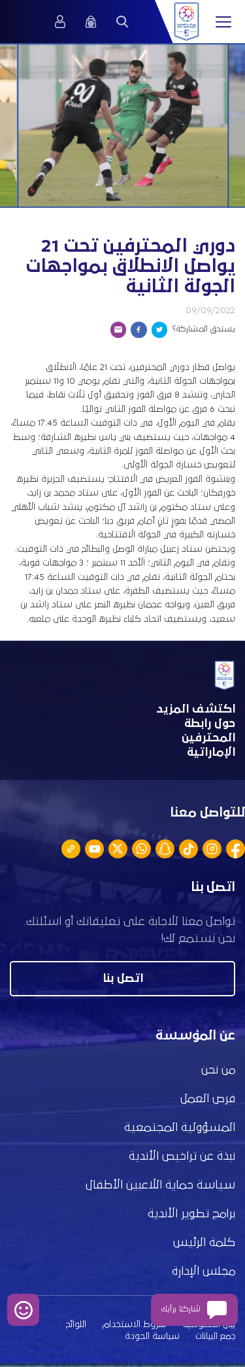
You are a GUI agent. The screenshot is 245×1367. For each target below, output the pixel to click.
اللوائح (76, 1324)
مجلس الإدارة (203, 1271)
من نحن (218, 1070)
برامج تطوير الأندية (191, 1214)
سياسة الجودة (152, 1336)
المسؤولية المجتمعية (179, 1127)
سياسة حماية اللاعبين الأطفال (160, 1185)
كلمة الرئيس (204, 1243)
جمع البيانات (215, 1336)
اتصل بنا (123, 978)
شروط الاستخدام (135, 1324)
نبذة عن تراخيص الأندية (182, 1156)
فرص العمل (207, 1099)
